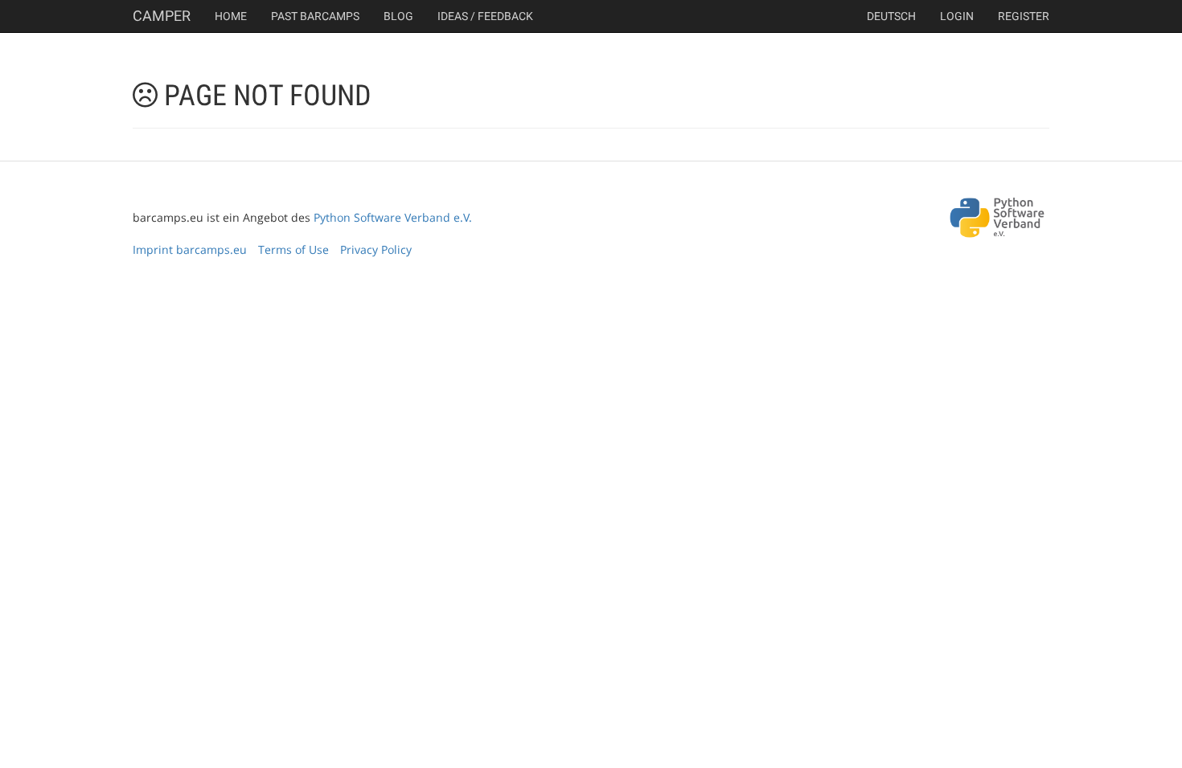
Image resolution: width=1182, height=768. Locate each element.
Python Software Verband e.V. (393, 217)
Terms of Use (293, 249)
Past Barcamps (315, 16)
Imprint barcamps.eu (190, 249)
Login (957, 16)
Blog (398, 16)
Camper (162, 15)
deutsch (891, 16)
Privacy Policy (376, 249)
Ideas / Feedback (485, 16)
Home (231, 16)
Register (1023, 16)
